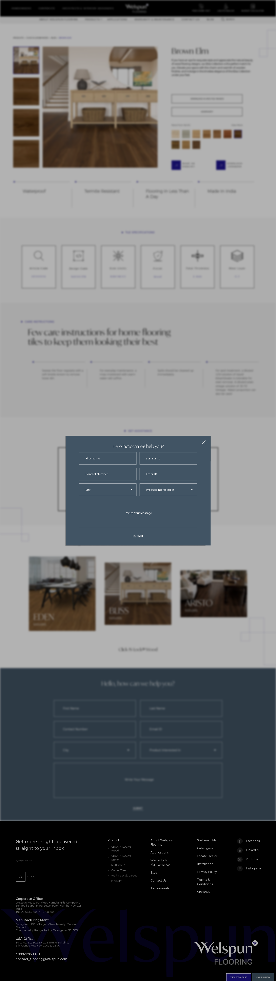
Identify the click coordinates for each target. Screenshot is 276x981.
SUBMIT (138, 535)
